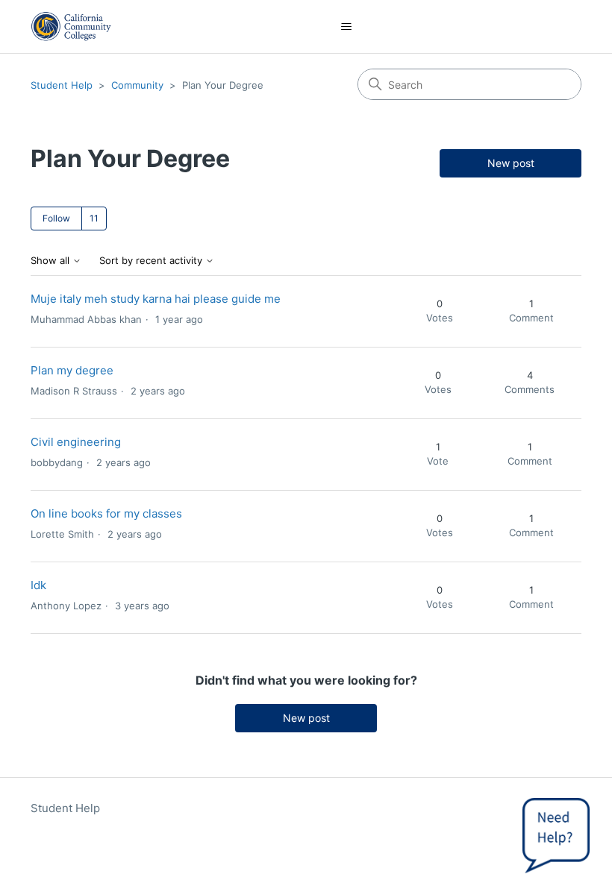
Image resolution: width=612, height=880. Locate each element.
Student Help (62, 85)
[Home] (71, 26)
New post (510, 163)
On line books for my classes (106, 513)
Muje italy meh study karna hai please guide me (156, 299)
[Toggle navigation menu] (346, 27)
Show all (51, 260)
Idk (38, 585)
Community (137, 85)
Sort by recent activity (152, 260)
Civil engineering (76, 442)
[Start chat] (556, 831)
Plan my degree (72, 370)
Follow (56, 218)
